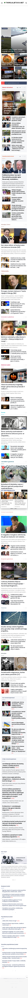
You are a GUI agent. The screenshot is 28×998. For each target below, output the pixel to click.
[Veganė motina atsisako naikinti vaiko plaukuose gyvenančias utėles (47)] (5, 547)
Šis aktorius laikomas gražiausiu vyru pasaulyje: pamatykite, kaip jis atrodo (19, 731)
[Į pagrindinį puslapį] (14, 3)
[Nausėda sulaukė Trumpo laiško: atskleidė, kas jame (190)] (6, 199)
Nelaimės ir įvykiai (5, 365)
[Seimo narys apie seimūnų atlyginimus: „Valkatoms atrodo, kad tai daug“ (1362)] (6, 148)
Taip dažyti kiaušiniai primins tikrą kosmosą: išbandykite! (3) (17, 602)
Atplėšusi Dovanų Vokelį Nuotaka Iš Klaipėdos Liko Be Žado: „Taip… (18, 265)
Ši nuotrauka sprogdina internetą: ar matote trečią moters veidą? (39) (18, 685)
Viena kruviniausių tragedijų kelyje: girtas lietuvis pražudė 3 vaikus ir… (13, 387)
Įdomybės (3, 653)
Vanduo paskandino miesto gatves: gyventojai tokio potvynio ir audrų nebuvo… (18, 216)
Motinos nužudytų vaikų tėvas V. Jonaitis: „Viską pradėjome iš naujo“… (13, 339)
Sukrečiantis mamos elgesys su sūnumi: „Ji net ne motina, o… (18, 553)
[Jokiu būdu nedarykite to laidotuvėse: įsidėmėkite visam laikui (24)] (5, 641)
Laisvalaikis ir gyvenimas (7, 461)
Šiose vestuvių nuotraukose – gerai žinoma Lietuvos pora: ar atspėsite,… (12, 433)
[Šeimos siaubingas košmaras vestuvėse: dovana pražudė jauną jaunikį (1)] (5, 399)
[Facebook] (13, 880)
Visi (17, 87)
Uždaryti (24, 490)
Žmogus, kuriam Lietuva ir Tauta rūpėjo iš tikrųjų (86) (13, 292)
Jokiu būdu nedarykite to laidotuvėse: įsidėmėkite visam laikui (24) (18, 641)
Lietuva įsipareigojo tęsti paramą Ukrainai (18, 724)
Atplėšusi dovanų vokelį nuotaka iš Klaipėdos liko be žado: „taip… (18, 259)
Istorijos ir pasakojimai (7, 512)
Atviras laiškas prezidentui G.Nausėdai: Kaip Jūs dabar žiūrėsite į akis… (18, 125)
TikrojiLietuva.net (4, 866)
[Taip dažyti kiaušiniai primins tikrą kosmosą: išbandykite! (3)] (5, 602)
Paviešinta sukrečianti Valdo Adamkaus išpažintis (12, 836)
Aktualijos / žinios (5, 224)
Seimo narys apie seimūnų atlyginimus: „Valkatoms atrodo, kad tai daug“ (13, 779)
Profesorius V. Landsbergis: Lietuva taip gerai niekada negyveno (11, 808)
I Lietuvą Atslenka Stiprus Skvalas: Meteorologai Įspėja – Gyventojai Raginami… (12, 584)
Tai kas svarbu (5, 271)
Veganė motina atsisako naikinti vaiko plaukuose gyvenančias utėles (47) (18, 547)
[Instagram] (15, 880)
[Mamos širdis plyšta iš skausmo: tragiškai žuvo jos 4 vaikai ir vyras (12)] (5, 407)
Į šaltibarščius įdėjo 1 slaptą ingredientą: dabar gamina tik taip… (18, 596)
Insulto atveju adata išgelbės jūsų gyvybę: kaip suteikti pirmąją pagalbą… (14, 629)
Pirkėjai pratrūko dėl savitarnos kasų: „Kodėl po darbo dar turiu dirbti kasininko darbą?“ (18, 740)
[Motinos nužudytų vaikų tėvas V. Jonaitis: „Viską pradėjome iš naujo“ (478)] (14, 103)
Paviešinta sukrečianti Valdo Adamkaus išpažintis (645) (18, 118)
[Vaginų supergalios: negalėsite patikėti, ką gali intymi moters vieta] (5, 691)
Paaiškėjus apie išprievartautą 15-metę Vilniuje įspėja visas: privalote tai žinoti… (17, 304)
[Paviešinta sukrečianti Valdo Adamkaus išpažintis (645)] (6, 118)
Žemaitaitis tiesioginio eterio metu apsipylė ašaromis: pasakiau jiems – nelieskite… (18, 448)
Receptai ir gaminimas (7, 559)
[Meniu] (2, 3)
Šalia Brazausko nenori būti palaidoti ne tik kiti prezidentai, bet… (19, 132)
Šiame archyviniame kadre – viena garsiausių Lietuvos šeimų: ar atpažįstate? (18, 750)
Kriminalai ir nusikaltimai (7, 317)
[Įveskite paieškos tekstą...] (26, 3)
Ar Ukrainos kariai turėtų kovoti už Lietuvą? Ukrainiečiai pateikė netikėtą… (18, 140)
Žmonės (3, 412)
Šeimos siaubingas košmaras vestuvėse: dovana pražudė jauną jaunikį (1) (17, 400)
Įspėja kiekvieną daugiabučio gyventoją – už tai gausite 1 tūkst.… (18, 311)
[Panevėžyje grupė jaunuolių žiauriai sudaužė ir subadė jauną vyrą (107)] (5, 351)
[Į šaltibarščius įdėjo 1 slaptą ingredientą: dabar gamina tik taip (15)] (5, 596)
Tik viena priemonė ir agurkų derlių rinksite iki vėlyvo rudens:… (17, 647)
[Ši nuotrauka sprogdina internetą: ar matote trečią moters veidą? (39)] (5, 685)
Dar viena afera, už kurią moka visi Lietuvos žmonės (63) (12, 246)
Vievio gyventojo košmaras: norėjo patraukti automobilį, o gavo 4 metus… (17, 358)
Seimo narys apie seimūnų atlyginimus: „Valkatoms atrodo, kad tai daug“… (18, 147)
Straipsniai (8, 28)
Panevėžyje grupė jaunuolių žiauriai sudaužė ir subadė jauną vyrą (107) (18, 351)
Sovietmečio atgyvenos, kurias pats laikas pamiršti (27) (13, 673)
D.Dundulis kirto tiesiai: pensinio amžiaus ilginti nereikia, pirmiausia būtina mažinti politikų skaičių (19, 716)
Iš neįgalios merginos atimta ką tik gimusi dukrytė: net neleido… (16, 455)
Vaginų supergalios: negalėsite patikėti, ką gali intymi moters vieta (18, 691)
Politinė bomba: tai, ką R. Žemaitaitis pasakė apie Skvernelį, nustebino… (11, 177)
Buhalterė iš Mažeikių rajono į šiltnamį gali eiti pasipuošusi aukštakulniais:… (12, 486)
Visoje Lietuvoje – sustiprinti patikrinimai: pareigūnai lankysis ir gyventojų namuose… (19, 207)
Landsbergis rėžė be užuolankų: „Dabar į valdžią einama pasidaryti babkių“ (18, 705)
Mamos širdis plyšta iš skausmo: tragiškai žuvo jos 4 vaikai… (17, 407)
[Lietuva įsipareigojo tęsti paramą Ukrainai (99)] (6, 724)
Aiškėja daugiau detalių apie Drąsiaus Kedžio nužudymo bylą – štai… (18, 192)
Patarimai (3, 608)
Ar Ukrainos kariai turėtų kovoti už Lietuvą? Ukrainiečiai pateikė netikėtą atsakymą (13, 823)
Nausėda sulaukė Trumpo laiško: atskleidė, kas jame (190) (17, 200)
